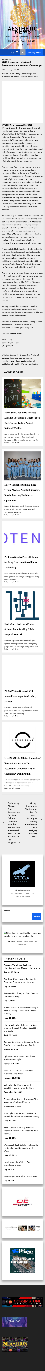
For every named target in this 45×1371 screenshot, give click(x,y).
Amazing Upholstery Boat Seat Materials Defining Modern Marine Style (22, 966)
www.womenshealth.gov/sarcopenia (17, 328)
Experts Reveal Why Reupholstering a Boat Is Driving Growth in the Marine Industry (21, 1011)
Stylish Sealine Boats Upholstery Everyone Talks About (18, 1072)
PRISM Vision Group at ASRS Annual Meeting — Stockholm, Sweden (20, 696)
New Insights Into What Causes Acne (20, 1177)
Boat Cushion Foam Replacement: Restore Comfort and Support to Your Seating (21, 1131)
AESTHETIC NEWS (22, 31)
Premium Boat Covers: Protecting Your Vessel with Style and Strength (21, 1100)
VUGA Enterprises (21, 890)
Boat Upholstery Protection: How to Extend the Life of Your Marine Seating (21, 1115)
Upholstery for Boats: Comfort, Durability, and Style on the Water (19, 1086)
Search (7, 911)
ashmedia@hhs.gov (10, 343)
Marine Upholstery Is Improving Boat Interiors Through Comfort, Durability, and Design (21, 1028)
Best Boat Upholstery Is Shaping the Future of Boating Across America (20, 980)
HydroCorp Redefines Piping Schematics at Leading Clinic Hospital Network (19, 629)
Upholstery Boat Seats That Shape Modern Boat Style (19, 1058)
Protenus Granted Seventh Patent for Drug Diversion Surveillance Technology (21, 562)
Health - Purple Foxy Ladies (14, 74)
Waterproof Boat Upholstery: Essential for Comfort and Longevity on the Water (21, 1148)
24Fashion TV (13, 941)
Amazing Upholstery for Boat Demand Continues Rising (21, 995)
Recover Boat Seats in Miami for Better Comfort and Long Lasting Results (21, 1043)
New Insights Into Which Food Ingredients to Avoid (17, 1163)
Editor (4, 70)
